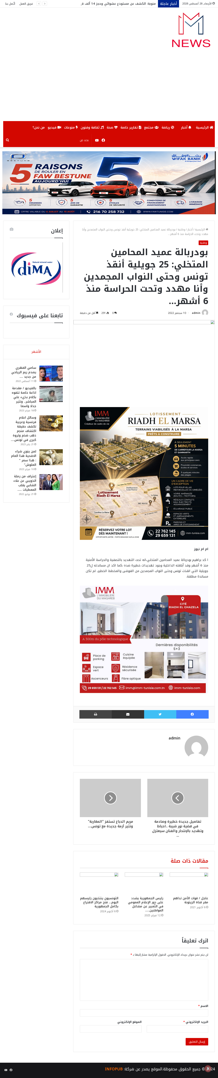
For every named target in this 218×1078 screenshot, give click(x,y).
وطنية (181, 229)
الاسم (203, 1006)
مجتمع (149, 127)
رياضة (166, 127)
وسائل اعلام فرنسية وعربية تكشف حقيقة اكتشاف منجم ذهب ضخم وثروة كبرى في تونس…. (23, 429)
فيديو (52, 127)
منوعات (70, 127)
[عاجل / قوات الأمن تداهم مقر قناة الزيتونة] (189, 883)
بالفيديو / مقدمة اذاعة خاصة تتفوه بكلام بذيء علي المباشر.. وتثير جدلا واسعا (24, 397)
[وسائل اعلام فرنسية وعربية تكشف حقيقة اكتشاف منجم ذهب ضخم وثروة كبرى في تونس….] (51, 423)
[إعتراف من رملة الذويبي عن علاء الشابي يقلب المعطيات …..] (51, 482)
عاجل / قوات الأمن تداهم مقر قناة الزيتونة (190, 900)
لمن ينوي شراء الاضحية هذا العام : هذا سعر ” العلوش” (23, 458)
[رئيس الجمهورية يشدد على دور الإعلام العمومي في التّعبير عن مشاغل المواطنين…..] (144, 883)
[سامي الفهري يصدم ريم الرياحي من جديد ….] (51, 374)
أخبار (184, 127)
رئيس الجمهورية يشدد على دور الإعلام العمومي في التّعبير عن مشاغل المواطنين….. (145, 904)
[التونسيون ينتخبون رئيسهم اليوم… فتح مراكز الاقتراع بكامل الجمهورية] (99, 883)
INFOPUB (114, 1069)
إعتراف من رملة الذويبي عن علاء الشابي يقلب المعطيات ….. (24, 483)
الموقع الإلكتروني (129, 1022)
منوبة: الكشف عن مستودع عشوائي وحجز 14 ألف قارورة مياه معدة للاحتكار (101, 4)
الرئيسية (203, 127)
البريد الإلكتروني (195, 1022)
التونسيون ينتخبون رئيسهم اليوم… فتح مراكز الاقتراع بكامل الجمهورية (99, 902)
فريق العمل (26, 3)
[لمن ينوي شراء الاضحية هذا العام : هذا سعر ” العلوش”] (51, 457)
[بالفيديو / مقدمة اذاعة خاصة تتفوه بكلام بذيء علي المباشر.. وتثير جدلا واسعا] (51, 394)
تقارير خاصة (129, 127)
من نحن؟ (39, 127)
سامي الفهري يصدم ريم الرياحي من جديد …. (23, 372)
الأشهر (36, 352)
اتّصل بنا (10, 3)
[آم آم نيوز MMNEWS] (191, 32)
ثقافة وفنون (90, 127)
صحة (110, 127)
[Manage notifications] (208, 1068)
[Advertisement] (109, 89)
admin (196, 313)
